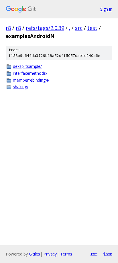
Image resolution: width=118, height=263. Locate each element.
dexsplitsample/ (27, 66)
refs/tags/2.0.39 (45, 27)
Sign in (106, 9)
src (78, 27)
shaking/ (20, 86)
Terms (66, 254)
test (92, 27)
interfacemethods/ (30, 73)
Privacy (50, 254)
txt (94, 253)
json (107, 253)
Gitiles (34, 254)
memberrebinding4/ (31, 80)
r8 (8, 27)
